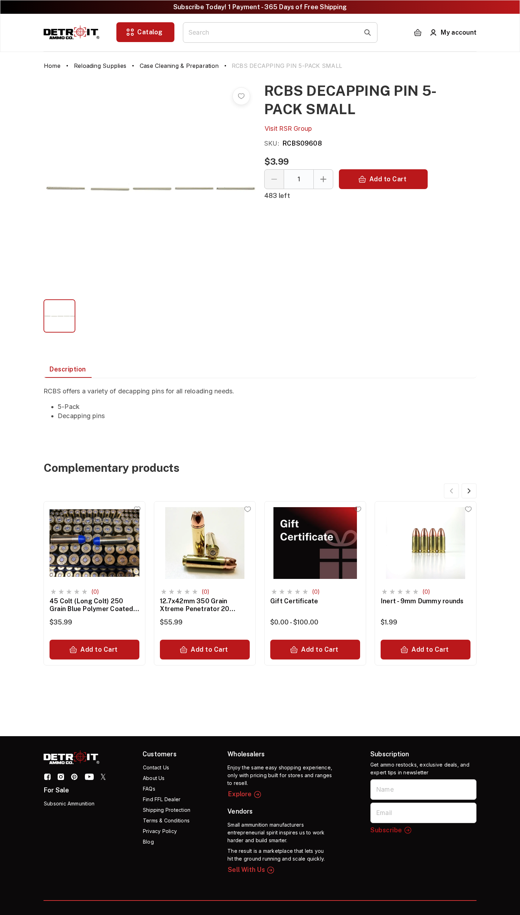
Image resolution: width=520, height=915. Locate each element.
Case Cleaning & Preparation (179, 65)
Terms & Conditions (166, 820)
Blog (148, 842)
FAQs (149, 789)
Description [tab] (67, 369)
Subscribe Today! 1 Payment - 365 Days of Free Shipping (260, 7)
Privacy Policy (160, 831)
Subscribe (386, 830)
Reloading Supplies (100, 65)
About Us (154, 778)
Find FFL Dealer (161, 799)
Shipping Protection (166, 810)
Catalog (150, 32)
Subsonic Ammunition (69, 803)
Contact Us (156, 767)
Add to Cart (388, 179)
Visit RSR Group (288, 128)
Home (52, 65)
